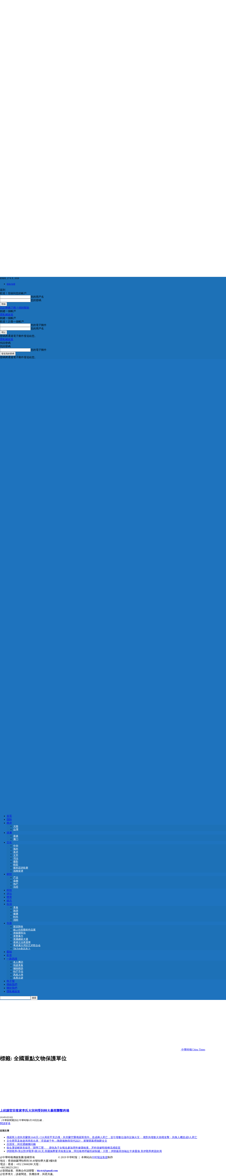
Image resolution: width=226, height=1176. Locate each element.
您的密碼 (36, 300)
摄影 (15, 861)
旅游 (15, 910)
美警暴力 (18, 936)
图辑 (9, 951)
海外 (15, 849)
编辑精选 (18, 968)
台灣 (15, 829)
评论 (9, 893)
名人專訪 (18, 962)
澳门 (15, 839)
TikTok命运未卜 (21, 948)
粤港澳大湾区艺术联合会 (27, 945)
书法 (15, 858)
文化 (9, 842)
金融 (15, 880)
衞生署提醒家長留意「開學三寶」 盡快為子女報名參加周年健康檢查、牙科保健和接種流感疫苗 (63, 1147)
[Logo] (113, 583)
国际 (9, 819)
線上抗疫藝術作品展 (24, 929)
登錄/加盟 (11, 284)
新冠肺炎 (18, 926)
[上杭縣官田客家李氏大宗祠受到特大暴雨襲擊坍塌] (27, 1103)
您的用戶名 (37, 296)
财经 (9, 874)
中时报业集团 (100, 1157)
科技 (9, 890)
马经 (15, 887)
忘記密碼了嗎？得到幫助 (14, 307)
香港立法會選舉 (22, 942)
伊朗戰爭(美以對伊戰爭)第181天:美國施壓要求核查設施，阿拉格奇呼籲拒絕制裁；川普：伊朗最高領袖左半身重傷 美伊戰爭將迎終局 (84, 1151)
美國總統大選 (20, 939)
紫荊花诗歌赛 (20, 867)
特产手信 (18, 971)
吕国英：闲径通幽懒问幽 (21, 1144)
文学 (15, 855)
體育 (9, 897)
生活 (9, 904)
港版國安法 (19, 933)
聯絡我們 (12, 984)
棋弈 (15, 864)
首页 (9, 816)
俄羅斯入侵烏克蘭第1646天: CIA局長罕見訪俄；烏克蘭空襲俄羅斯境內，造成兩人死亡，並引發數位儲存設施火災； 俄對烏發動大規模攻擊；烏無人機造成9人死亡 (102, 1137)
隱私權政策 (6, 314)
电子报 (11, 981)
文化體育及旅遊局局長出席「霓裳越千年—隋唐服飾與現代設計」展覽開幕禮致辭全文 (57, 1140)
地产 (15, 883)
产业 (15, 877)
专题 (9, 923)
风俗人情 (18, 974)
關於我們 (12, 987)
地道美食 (18, 965)
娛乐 (9, 900)
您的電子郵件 (38, 325)
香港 (15, 836)
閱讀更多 (5, 1123)
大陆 (15, 826)
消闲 (15, 920)
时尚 (15, 916)
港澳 (9, 832)
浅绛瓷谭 (18, 871)
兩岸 (9, 822)
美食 (15, 907)
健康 (15, 913)
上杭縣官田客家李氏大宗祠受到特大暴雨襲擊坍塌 (34, 1110)
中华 (15, 845)
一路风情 (12, 958)
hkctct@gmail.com (47, 1170)
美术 (15, 852)
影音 (9, 955)
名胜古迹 (18, 977)
